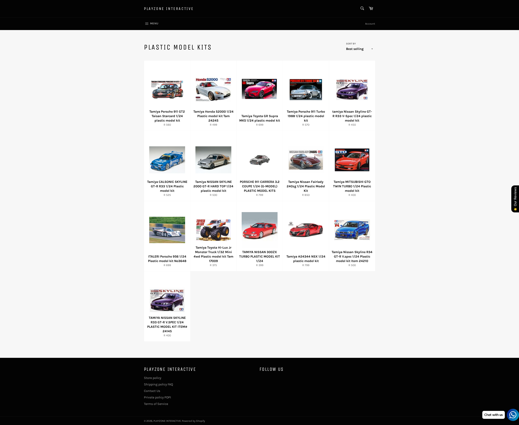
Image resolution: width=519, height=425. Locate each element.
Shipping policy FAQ (158, 384)
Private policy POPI (157, 397)
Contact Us (152, 391)
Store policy (152, 378)
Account (370, 23)
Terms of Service (156, 404)
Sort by (351, 43)
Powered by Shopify (193, 420)
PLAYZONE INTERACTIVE (169, 8)
